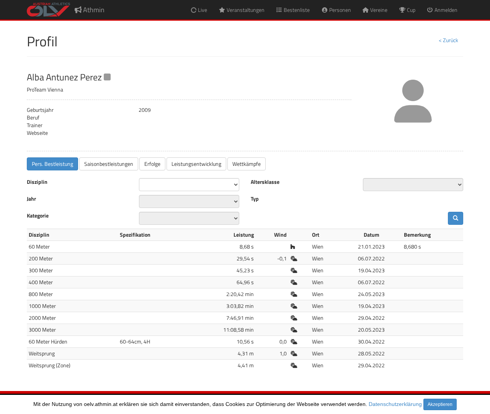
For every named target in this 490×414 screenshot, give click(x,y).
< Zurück (448, 40)
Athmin (93, 10)
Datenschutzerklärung (395, 404)
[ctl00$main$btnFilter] (455, 218)
